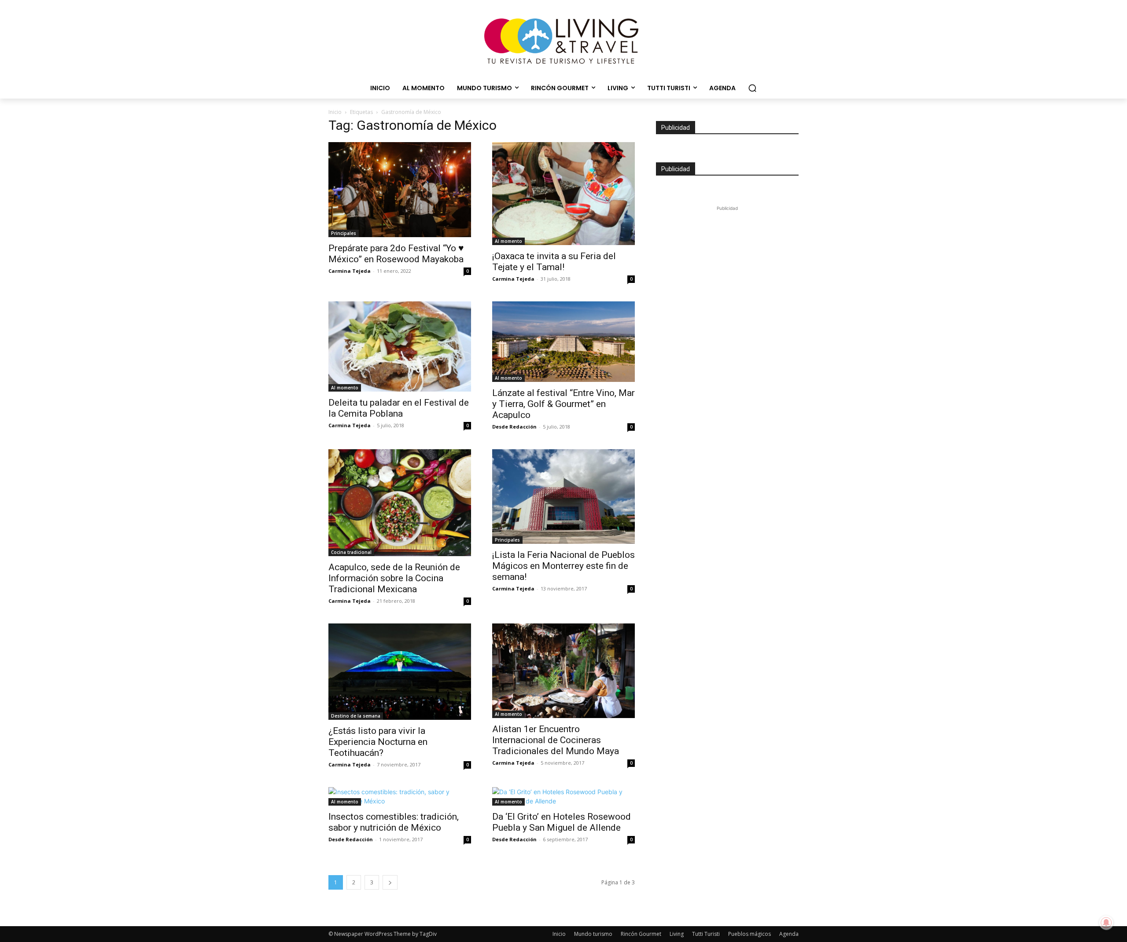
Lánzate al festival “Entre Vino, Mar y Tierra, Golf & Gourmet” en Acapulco (563, 404)
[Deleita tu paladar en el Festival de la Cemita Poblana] (399, 346)
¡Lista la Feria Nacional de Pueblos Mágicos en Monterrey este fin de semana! (563, 566)
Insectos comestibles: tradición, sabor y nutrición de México (393, 822)
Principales (343, 233)
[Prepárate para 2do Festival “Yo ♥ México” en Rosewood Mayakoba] (399, 189)
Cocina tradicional (351, 552)
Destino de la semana (355, 716)
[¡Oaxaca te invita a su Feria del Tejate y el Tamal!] (563, 194)
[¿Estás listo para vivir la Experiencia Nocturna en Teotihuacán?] (399, 671)
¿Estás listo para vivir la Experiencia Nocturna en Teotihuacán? (377, 742)
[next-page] (390, 882)
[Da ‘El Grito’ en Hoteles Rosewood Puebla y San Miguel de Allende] (563, 796)
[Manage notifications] (1106, 923)
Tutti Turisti (706, 934)
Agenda (789, 934)
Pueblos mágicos (749, 934)
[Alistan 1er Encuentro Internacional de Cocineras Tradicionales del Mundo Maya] (563, 670)
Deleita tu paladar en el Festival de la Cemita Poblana (398, 408)
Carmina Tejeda (349, 271)
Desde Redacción (514, 426)
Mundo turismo (593, 934)
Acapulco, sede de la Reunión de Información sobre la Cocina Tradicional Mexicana (394, 578)
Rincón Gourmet (641, 934)
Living (677, 934)
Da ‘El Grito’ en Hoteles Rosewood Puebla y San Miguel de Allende (561, 822)
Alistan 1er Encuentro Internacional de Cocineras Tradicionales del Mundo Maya (555, 740)
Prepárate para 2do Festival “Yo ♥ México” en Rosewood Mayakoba (396, 253)
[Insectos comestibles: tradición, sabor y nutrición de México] (399, 796)
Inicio (335, 112)
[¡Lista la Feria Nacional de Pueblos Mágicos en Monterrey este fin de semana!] (563, 496)
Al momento (508, 241)
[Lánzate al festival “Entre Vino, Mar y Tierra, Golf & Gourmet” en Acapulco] (563, 341)
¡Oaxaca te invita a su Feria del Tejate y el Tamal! (554, 261)
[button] (752, 88)
